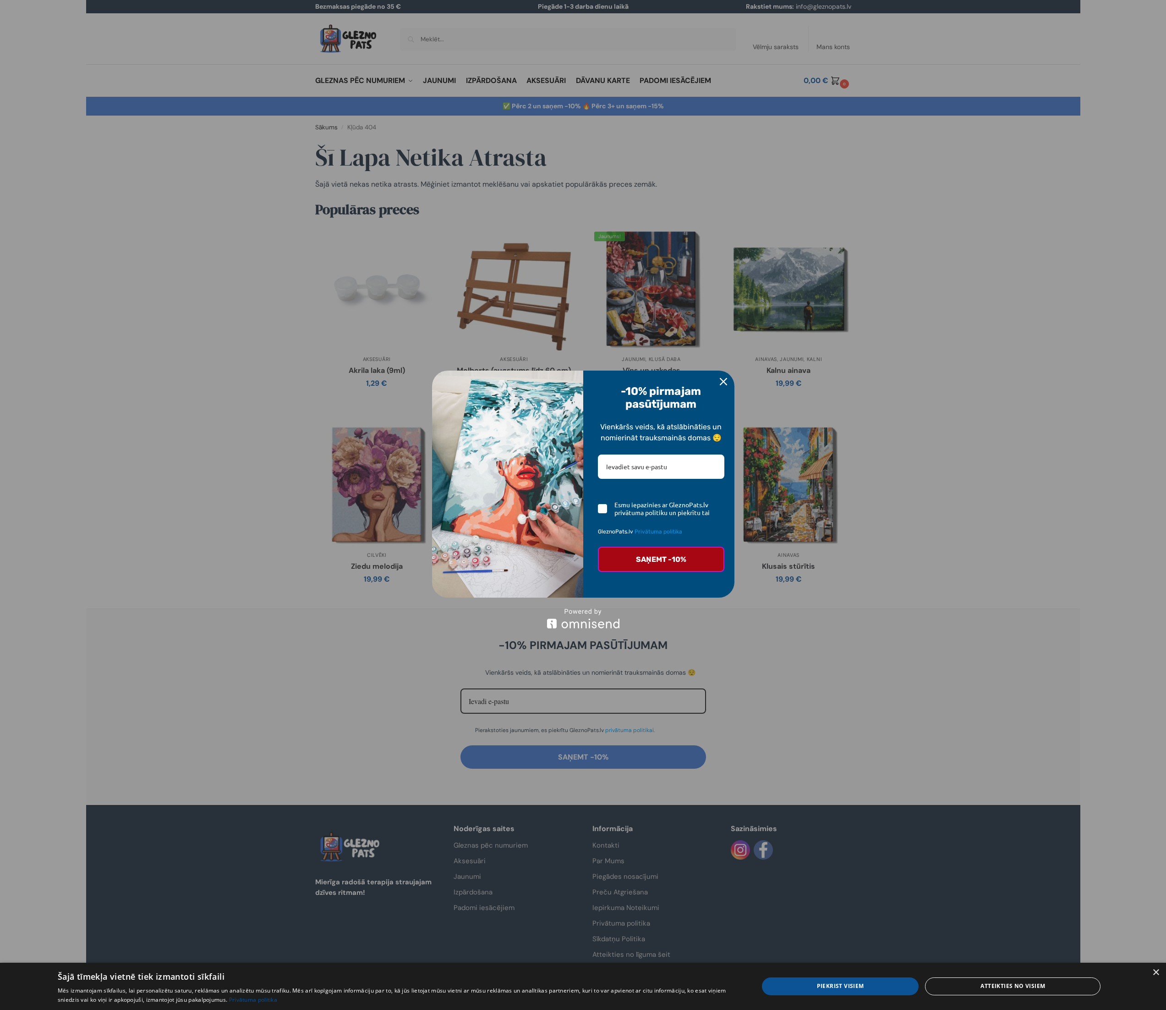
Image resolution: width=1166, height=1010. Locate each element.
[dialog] (583, 986)
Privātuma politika (658, 531)
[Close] (723, 382)
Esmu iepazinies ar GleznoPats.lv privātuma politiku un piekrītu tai (662, 508)
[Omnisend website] (583, 618)
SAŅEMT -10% (661, 559)
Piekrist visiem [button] (840, 986)
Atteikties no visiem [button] (1012, 986)
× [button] (1155, 972)
